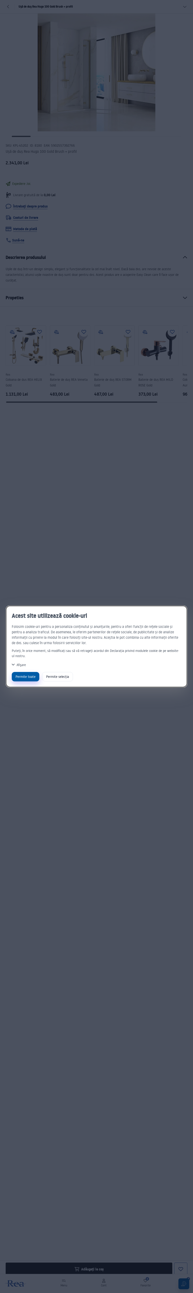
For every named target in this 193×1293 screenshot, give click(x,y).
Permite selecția (57, 676)
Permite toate (26, 676)
